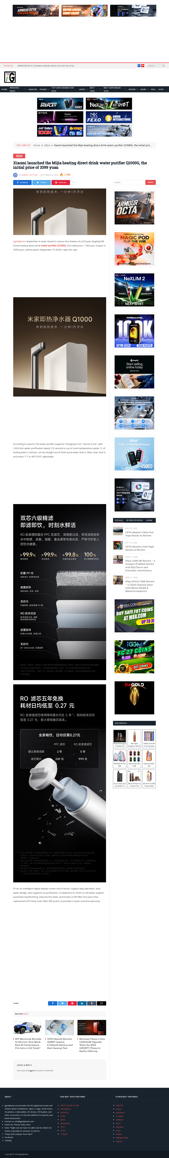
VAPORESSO (65, 1109)
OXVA (62, 1116)
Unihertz (119, 1119)
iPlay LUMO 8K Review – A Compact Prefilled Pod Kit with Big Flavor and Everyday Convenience (140, 565)
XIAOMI (149, 520)
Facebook (9, 1137)
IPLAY (62, 1130)
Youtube (8, 1140)
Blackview (120, 1112)
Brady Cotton (29, 175)
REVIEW (132, 89)
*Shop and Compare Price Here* (19, 1134)
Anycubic (119, 1127)
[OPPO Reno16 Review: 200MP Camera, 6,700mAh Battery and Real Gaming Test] (59, 1027)
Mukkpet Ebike (122, 1137)
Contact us (9, 1121)
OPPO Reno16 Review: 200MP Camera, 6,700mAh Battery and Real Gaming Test (60, 1043)
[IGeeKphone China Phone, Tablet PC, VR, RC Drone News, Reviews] (10, 77)
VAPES (82, 89)
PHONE (43, 89)
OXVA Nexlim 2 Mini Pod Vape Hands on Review (139, 534)
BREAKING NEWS (14, 89)
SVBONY (119, 1105)
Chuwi (118, 1109)
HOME (4, 89)
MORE (143, 89)
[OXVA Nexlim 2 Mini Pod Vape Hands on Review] (118, 531)
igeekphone (23, 1154)
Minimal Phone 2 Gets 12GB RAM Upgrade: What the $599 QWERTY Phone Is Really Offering (92, 1045)
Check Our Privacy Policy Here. (18, 1124)
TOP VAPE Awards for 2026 (62, 89)
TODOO (63, 1134)
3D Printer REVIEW (134, 520)
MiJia (19, 156)
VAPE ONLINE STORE (69, 1105)
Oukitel (119, 1134)
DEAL (153, 89)
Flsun (118, 1123)
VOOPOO (64, 1112)
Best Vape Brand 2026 (112, 89)
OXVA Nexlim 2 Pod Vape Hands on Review (139, 548)
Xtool (118, 1130)
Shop (161, 89)
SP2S (62, 1127)
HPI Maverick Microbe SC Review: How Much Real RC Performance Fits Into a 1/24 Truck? (47, 66)
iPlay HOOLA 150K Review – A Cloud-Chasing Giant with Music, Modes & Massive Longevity (139, 586)
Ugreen (119, 1141)
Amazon (33, 89)
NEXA (62, 1119)
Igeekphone (19, 241)
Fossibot (119, 1116)
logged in (32, 1070)
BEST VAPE (92, 89)
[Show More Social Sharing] (73, 182)
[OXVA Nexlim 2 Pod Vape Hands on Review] (118, 545)
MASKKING (65, 1123)
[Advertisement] (84, 39)
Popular (119, 520)
